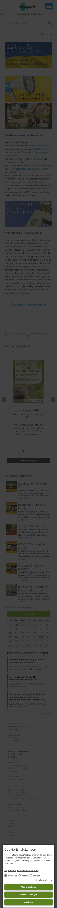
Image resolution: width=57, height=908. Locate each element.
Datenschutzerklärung (28, 870)
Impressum (10, 870)
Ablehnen (28, 902)
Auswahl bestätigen (28, 894)
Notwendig (12, 876)
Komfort (25, 876)
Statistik (36, 876)
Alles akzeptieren (28, 887)
